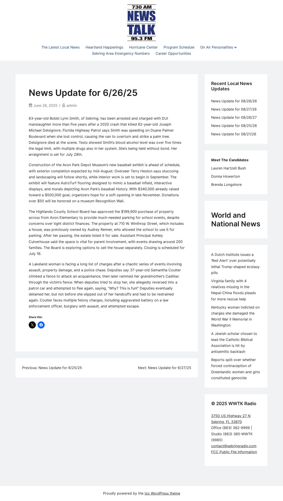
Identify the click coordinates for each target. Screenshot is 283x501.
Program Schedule (179, 47)
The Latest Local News (60, 47)
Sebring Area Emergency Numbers (121, 53)
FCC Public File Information (234, 452)
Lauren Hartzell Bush (228, 168)
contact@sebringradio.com (233, 446)
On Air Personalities (216, 47)
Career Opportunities (173, 53)
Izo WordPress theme (162, 493)
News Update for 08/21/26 (233, 134)
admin (72, 105)
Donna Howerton (225, 176)
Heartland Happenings (104, 47)
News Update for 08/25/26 (234, 125)
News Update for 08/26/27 (234, 117)
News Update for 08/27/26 (234, 109)
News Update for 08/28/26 (234, 101)
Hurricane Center (143, 47)
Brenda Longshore (226, 184)
